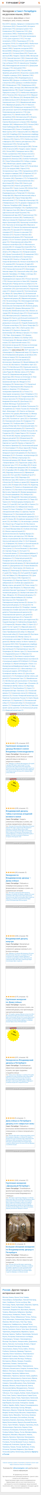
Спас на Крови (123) (9, 63)
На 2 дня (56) (15, 475)
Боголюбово (22, 1417)
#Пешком (31, 826)
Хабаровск (21, 1312)
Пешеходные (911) (23, 41)
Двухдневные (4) (16, 566)
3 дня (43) (13, 504)
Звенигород (29, 1410)
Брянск (27, 1319)
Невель (29, 1435)
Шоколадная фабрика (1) (29, 553)
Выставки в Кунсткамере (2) (25, 490)
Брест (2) (32, 624)
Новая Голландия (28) (26, 90)
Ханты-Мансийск (15, 1415)
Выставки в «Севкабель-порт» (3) (24, 365)
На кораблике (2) (8, 409)
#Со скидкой (25, 771)
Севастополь (32, 1327)
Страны (15, 1462)
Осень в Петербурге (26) (24, 129)
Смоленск (11, 1329)
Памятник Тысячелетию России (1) (14, 698)
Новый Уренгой (21, 1385)
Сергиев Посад (19, 1381)
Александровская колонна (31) (17, 65)
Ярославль (25, 1309)
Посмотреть (21, 1462)
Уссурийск (27, 1361)
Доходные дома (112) (24, 29)
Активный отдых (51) (19, 313)
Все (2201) (6, 24)
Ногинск (29, 1390)
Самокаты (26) (26, 315)
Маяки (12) (18, 338)
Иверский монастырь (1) (14, 710)
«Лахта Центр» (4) (18, 568)
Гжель (4, 1425)
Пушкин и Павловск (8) (22, 235)
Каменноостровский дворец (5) (13, 563)
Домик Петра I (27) (21, 166)
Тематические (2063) (25, 34)
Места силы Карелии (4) (11, 492)
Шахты (4, 1344)
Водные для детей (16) (10, 438)
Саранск (12, 1334)
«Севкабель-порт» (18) (10, 328)
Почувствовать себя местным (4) (14, 266)
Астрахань (6, 1317)
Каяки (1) (30, 688)
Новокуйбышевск (15, 1383)
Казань (11, 1297)
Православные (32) (32, 369)
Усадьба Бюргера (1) (9, 622)
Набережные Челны (22, 1317)
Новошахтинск (7, 1381)
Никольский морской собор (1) (13, 541)
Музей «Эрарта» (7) (28, 460)
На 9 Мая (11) (15, 521)
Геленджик (24, 1403)
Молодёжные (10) (24, 575)
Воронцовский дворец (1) (11, 605)
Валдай (5, 1412)
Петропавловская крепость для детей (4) (17, 615)
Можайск (14, 1435)
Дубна (12, 1452)
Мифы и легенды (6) (28, 274)
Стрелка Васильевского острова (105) (16, 122)
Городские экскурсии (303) (22, 48)
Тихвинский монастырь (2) (11, 617)
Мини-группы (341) (9, 132)
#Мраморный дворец (16, 1205)
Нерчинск (12, 1437)
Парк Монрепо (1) (16, 588)
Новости (22, 1464)
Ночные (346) (33, 124)
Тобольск (5, 1393)
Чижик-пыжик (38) (20, 188)
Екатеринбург (17, 1300)
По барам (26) (32, 178)
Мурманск (25, 1332)
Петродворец (23, 1439)
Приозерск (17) (20, 178)
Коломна (30, 1368)
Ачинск (33, 1381)
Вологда (5, 1334)
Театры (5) (16, 573)
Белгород (5, 1327)
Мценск (14, 1410)
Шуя (26, 1449)
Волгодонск (6, 1361)
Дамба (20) (10, 308)
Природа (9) (6, 318)
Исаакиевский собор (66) (23, 119)
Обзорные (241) (18, 51)
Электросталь (22, 1363)
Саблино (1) (32, 590)
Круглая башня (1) (8, 649)
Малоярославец (30, 1432)
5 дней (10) (7, 573)
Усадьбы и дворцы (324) (12, 75)
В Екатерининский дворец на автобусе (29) (21, 355)
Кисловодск (6, 1373)
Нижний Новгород (29, 1300)
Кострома (11, 1336)
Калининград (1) (8, 656)
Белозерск (14, 1417)
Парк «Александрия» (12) (15, 335)
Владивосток (15, 1309)
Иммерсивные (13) (10, 203)
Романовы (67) (7, 166)
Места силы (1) (11, 499)
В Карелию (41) (28, 173)
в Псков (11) (27, 391)
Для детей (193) (19, 68)
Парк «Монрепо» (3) (9, 595)
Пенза (12, 1317)
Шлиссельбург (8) (8, 333)
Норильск (21, 1356)
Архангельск (14, 1327)
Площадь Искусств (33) (15, 61)
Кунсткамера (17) (12, 448)
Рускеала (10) (21, 416)
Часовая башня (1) (29, 646)
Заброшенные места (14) (15, 249)
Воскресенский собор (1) (12, 512)
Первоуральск (27, 1366)
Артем (13, 1388)
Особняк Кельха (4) (27, 431)
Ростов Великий (16, 1442)
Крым (16, 1297)
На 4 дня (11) (24, 551)
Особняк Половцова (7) (29, 406)
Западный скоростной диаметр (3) (14, 453)
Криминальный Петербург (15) (13, 208)
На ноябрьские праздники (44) (17, 467)
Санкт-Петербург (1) (18, 509)
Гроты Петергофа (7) (30, 325)
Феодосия (34, 1393)
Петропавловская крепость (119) (14, 112)
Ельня (36, 1425)
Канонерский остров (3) (14, 421)
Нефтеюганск (24, 1373)
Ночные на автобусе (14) (29, 262)
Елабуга (5, 1405)
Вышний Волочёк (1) (9, 507)
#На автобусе (19, 1199)
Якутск (4, 1336)
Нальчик (11, 1344)
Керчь (36, 1368)
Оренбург (29, 1312)
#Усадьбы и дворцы (23, 894)
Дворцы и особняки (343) (22, 80)
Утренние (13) (7, 423)
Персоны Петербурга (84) (12, 205)
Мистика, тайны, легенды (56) (13, 88)
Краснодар (6, 1307)
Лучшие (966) (26, 70)
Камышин (6, 1378)
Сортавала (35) (27, 176)
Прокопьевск (7, 1349)
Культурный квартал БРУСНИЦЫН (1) (16, 661)
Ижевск (27, 1307)
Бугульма (15, 1403)
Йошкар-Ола (7, 1341)
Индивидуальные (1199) (11, 70)
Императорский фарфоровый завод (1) (16, 666)
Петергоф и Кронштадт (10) (28, 200)
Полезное (16, 1464)
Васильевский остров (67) (29, 137)
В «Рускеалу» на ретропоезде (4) (25, 455)
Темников (6, 1447)
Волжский (33, 1329)
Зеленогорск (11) (20, 384)
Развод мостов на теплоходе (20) (18, 379)
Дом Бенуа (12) (25, 401)
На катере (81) (21, 276)
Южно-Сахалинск (15, 1354)
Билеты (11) (10, 490)
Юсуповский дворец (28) (11, 460)
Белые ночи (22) (28, 154)
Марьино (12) (17, 252)
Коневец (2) (6, 568)
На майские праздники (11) (26, 519)
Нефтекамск (6, 1376)
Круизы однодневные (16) (24, 436)
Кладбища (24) (15, 134)
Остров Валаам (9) (30, 566)
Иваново (5, 1322)
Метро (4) (9, 293)
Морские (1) (26, 654)
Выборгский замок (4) (28, 592)
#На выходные (24, 769)
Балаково (13, 1351)
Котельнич (23, 1430)
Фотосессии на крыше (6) (11, 345)
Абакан (14, 1361)
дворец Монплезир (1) (22, 414)
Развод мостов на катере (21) (23, 284)
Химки (15, 1349)
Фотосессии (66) (25, 127)
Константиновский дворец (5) (13, 428)
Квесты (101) (19, 139)
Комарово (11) (29, 421)
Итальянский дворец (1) (26, 595)
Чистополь (25, 1415)
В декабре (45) (11, 470)
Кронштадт (15, 1408)
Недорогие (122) (22, 31)
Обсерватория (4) (26, 438)
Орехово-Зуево (25, 1376)
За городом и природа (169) (12, 173)
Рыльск (25, 1442)
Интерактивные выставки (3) (27, 659)
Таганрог (16, 1339)
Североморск (31, 1412)
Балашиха (25, 1346)
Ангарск (26, 1344)
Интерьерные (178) (13, 85)
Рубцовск (6, 1368)
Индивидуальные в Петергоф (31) (14, 193)
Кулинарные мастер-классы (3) (13, 673)
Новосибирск (7, 1300)
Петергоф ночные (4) (26, 399)
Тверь (29, 1322)
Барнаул (21, 1307)
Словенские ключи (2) (19, 693)
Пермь (13, 1305)
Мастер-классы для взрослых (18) (14, 536)
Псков (20, 1349)
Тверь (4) (33, 499)
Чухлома (13, 1449)
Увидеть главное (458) (21, 56)
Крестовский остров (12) (20, 342)
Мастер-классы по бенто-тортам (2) (22, 642)
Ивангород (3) (16, 570)
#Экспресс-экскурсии (21, 955)
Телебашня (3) (28, 217)
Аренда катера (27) (23, 340)
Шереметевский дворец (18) (20, 374)
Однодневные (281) (30, 171)
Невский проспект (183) (15, 58)
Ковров (23, 1368)
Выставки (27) (7, 330)
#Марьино (20, 1208)
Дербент (34, 1376)
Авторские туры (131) (10, 465)
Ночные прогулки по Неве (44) (18, 281)
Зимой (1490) (7, 48)
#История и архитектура (17, 765)
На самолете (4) (24, 357)
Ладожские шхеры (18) (27, 463)
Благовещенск (31, 1400)
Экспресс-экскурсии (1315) (12, 36)
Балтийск (5, 1417)
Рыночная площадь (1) (14, 646)
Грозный (34, 1334)
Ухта (11, 1393)
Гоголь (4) (6, 365)
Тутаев (32, 1447)
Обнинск (12, 1385)
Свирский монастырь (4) (11, 396)
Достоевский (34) (22, 289)
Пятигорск (12, 1371)
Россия (6, 1290)
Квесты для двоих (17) (11, 320)
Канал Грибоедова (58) (10, 127)
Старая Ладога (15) (21, 433)
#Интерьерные (24, 763)
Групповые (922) (9, 26)
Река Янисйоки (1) (19, 688)
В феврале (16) (11, 543)
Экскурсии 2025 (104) (10, 644)
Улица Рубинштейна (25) (14, 161)
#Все (13, 766)
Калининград (19, 1319)
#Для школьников (11, 769)
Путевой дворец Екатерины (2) (22, 502)
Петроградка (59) (8, 129)
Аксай (9, 1400)
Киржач (25, 1427)
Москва (5, 1297)
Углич (8, 1395)
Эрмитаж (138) (27, 75)
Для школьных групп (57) (11, 110)
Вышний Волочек (30, 1422)
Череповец (6, 1332)
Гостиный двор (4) (9, 340)
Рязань (23, 1314)
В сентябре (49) (24, 465)
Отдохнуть (28, 1462)
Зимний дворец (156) (10, 78)
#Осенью (19, 771)
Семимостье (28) (12, 137)
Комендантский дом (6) (10, 431)
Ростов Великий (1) (22, 548)
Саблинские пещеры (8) (10, 406)
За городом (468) (13, 168)
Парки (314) (24, 168)
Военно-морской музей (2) (15, 531)
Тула (4, 1319)
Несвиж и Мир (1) (21, 624)
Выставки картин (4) (29, 539)
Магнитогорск (15, 1322)
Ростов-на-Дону (21, 1302)
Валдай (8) (15, 497)
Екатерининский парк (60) (11, 215)
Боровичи (6, 1420)
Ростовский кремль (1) (10, 553)
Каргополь (18, 1427)
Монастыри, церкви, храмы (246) (19, 164)
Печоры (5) (6, 497)
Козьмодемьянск (31, 1405)
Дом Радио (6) (8, 372)
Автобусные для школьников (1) (17, 681)
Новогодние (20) (8, 360)
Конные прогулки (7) (9, 399)
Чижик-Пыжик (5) (22, 409)
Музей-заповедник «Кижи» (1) (25, 664)
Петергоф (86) (24, 190)
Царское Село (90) (12, 210)
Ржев (18, 1398)
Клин (30, 1427)
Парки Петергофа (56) (23, 198)
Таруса (28, 1444)
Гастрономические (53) (25, 181)
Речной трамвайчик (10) (14, 494)
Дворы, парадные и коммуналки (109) (25, 24)
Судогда (23, 1444)
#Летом (19, 1020)
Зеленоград (19, 1452)
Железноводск (7, 1427)
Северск (5, 1383)
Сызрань (15, 1356)
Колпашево (14, 1430)
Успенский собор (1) (17, 703)
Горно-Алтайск (13, 1425)
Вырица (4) (28, 387)
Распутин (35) (12, 95)
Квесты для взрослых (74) (25, 141)
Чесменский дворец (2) (10, 592)
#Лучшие (11, 826)
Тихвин (12, 1447)
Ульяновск (6, 1309)
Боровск (13, 1420)
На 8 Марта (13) (11, 575)
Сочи (21, 1297)
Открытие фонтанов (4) (10, 262)
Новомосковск (29, 1371)
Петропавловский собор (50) (20, 242)
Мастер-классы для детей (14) (13, 585)
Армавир (20, 1351)
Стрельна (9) (29, 428)
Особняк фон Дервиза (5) (24, 583)
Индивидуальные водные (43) (13, 279)
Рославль (5, 1442)
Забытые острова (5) (9, 220)
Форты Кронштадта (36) (10, 222)
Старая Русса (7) (32, 509)
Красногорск (26, 1378)
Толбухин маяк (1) (20, 423)
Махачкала (13, 1312)
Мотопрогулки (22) (13, 315)
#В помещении (26, 766)
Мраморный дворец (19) (15, 105)
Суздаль (17, 1393)
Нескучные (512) (24, 95)
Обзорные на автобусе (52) (12, 244)
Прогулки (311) (28, 46)
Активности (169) (27, 100)
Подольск (27, 1351)
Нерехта (5, 1437)
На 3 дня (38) (22, 504)
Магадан (28, 1408)
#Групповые (19, 766)
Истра (16, 1412)
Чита (23, 1329)
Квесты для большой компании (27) (25, 318)
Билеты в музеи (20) (21, 482)
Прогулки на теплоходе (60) (16, 225)
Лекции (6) (26, 605)
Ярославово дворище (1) (27, 517)
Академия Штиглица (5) (10, 401)
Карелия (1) (26, 578)
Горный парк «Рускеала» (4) (28, 683)
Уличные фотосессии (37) (15, 269)
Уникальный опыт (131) (10, 102)
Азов (4, 1400)
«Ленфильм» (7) (28, 546)
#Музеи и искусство (25, 1014)
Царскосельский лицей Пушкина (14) (15, 213)
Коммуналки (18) (8, 31)
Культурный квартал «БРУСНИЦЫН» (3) (16, 671)
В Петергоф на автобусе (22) (12, 257)
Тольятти (14, 1307)
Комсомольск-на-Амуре (24, 1336)
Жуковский (6, 1388)
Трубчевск (25, 1447)
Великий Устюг (30, 1420)
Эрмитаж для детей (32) (11, 73)
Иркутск (32, 1309)
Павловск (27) (7, 235)
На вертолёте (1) (23, 499)
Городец (22, 1425)
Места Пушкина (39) (28, 210)
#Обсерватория (14, 900)
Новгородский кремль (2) (25, 514)
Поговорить (28, 1464)
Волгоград (6, 1305)
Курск (33, 1319)
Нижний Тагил (27, 1324)
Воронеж (28, 1305)
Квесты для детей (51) (23, 186)
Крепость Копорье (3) (30, 570)
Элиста (30, 1385)
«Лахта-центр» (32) (26, 328)
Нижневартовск (26, 1339)
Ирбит (17, 1405)
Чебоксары (10, 1319)
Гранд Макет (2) (19, 293)
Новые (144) (16, 578)
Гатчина (11, 1412)
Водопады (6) (24, 477)
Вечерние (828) (29, 97)
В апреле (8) (10, 624)
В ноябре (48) (22, 470)
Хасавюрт (20, 1371)
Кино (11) (5, 367)
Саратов (35, 1305)
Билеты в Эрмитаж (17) (10, 389)
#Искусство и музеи (22, 1017)
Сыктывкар (19, 1344)
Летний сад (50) (22, 144)
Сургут (31, 1332)
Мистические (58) (31, 88)
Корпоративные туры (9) (25, 649)
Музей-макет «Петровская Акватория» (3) (23, 296)
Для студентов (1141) (15, 39)
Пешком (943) (21, 26)
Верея (4, 1422)
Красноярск (20, 1305)
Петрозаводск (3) (8, 580)
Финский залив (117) (9, 200)
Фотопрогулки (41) (23, 117)
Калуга (18, 1329)
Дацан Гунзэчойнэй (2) (14, 254)
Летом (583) (10, 151)
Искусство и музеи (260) (29, 73)
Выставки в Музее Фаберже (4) (13, 597)
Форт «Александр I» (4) (10, 411)
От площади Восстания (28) (22, 247)
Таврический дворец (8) (11, 298)
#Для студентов (29, 768)
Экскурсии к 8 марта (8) (24, 264)
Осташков (13, 1439)
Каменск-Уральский (9, 1359)
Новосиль (6, 1439)
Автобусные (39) (16, 367)
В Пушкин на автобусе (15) (12, 325)
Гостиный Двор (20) (20, 53)
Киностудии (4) (24, 634)
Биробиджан (7, 1403)
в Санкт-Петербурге (25, 11)
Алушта (14, 1400)
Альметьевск (15, 1368)
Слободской (6, 1444)
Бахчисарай (22, 1400)
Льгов (22, 1432)
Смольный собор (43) (25, 271)
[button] (39, 3)
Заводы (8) (27, 205)
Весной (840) (7, 51)
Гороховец (29, 1425)
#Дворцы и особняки (14, 763)
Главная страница (7, 1462)
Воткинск (22, 1390)
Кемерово (16, 1314)
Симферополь (17, 1324)
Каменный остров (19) (26, 220)
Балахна (32, 1415)
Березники (6, 1363)
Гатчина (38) (6, 311)
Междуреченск (21, 1388)
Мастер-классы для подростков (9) (24, 619)
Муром (34, 1378)
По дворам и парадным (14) (28, 203)
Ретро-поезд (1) (31, 585)
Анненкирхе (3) (8, 352)
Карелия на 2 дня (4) (9, 443)
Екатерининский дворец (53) (12, 237)
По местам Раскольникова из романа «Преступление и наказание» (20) (20, 286)
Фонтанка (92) (7, 188)
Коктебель (6, 1408)
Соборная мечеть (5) (10, 556)
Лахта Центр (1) (8, 548)
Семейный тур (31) (28, 475)
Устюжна (5, 1449)
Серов (13, 1398)
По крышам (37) (17, 230)
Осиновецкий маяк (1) (28, 426)
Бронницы (21, 1420)
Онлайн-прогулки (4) (20, 610)
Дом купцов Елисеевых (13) (16, 303)
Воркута (20, 1422)
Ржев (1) (5, 504)
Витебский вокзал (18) (20, 311)
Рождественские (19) (29, 396)
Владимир (23, 1327)
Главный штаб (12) (24, 132)
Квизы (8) (12, 519)
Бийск (25, 1349)
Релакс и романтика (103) (11, 154)
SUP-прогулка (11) (31, 350)
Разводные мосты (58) (24, 151)
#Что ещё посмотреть (16, 835)
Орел (27, 1329)
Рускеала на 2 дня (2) (27, 441)
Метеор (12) (6, 458)
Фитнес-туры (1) (20, 651)
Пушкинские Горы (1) (17, 678)
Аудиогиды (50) (8, 377)
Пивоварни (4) (21, 600)
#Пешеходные (25, 832)
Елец (25, 1383)
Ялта (4, 1395)
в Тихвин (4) (27, 617)
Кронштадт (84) (11, 190)
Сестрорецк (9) (7, 384)
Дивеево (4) (6, 619)
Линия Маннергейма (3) (14, 529)
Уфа (29, 1302)
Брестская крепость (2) (10, 629)
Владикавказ (16, 1332)
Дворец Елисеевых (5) (10, 441)
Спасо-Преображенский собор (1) (14, 632)
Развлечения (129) (9, 144)
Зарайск (11, 1405)
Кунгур (21, 1408)
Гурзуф (31, 1403)
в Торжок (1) (32, 504)
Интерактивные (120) (29, 110)
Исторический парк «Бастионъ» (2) (14, 691)
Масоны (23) (18, 97)
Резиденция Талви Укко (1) (21, 705)
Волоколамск (12, 1422)
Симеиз (5, 1415)
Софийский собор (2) (9, 517)
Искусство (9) (8, 482)
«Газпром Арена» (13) (10, 463)
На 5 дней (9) (25, 573)
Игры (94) (18, 183)
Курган (4, 1329)
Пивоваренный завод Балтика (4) (14, 602)
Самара (26, 1297)
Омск (4, 1302)
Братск (14, 1341)
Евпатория (31, 1383)
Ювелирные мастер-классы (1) (14, 686)
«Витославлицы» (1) (28, 668)
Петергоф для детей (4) (23, 558)
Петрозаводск (7, 1339)
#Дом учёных (21, 829)
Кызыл (27, 1381)
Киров (22, 1405)
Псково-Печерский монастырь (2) (24, 695)
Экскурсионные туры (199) (12, 171)
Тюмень (5, 1312)
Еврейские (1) (19, 700)
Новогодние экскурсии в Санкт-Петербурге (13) (19, 394)
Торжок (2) (6, 502)
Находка (20, 1361)
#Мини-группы (16, 1143)
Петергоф (20, 1410)
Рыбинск (5, 1351)
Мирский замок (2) (28, 627)
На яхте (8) (10, 436)
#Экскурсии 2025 (16, 836)
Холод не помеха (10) (10, 357)
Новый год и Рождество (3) (15, 524)
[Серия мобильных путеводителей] (15, 2)
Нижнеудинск (29, 1437)
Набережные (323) (20, 124)
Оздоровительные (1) (13, 654)
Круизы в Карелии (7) (26, 443)
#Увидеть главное (20, 1202)
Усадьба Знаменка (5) (29, 323)
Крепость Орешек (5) (21, 330)
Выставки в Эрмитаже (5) (11, 445)
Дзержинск (33, 1341)
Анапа (28, 1393)
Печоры (31, 1439)
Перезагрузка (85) (16, 387)
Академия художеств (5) (12, 546)
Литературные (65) (28, 85)
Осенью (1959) (16, 46)
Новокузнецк (7, 1314)
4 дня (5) (5, 588)
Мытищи (21, 1359)
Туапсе (13, 1395)
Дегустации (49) (8, 183)
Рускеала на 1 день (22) (18, 418)
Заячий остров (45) (21, 114)
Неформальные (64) (9, 146)
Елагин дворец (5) (23, 561)
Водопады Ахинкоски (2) (15, 472)
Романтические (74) (29, 215)
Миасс (19, 1366)
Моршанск (22, 1435)
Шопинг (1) (31, 602)
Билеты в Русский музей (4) (28, 543)
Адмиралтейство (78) (9, 90)
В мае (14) (26, 485)
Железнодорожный (9, 1366)
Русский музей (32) (22, 360)
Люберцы (28, 1359)
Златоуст (29, 1356)
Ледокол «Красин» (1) (14, 347)
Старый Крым (21, 1395)
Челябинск (11, 1302)
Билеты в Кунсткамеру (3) (28, 480)
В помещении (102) (30, 254)
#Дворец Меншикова (11, 1208)
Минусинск (6, 1410)
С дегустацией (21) (9, 181)
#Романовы (18, 832)
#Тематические (10, 768)
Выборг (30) (27, 338)
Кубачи (10, 1432)
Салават (14, 1363)
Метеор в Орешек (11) (24, 333)
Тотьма (18, 1447)
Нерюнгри (20, 1437)
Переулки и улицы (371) (11, 92)
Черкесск (15, 1376)
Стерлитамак (26, 1334)
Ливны (16, 1432)
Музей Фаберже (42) (31, 362)
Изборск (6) (28, 494)
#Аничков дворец (28, 1207)
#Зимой (18, 769)
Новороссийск (23, 1341)
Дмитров (27, 1452)
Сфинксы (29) (8, 139)
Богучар (31, 1417)
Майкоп (5, 1371)
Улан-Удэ (23, 1322)
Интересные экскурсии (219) (24, 107)
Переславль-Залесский (29, 1398)
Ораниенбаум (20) (8, 276)
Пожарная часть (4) (9, 561)
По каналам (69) (9, 264)
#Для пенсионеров (20, 768)
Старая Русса (31, 1395)
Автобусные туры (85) (10, 480)
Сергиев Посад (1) (12, 551)
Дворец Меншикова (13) (24, 308)
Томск (29, 1314)
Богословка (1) (24, 556)
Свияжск (32, 1442)
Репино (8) (33, 409)
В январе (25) (17, 485)
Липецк (33, 1317)
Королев (5, 1354)
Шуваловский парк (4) (10, 382)
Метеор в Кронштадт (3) (20, 458)
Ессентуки (14, 1390)
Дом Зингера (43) (31, 61)
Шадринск (20, 1449)
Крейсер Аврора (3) (26, 534)
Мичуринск (6, 1435)
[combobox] (39, 2)
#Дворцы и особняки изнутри (19, 833)
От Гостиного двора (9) (20, 240)
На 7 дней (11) (15, 627)
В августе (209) (12, 149)
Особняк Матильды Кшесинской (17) (15, 404)
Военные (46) (17, 159)
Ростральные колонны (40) (12, 217)
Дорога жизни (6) (17, 291)
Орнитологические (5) (10, 534)
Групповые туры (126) (10, 477)
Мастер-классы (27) (22, 372)
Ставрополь (6, 1324)
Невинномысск (15, 1378)
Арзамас (5, 1385)
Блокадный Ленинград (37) (12, 156)
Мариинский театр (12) (23, 352)
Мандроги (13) (25, 382)
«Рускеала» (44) (8, 178)
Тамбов (18, 1334)
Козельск (5, 1430)
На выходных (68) (24, 146)
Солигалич (15, 1444)
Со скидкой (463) (22, 43)
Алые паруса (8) (24, 448)
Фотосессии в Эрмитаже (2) (12, 362)
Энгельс (31, 1349)
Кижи (36, 1410)
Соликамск (6, 1398)
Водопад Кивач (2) (22, 580)
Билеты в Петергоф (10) (22, 259)
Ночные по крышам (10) (22, 232)
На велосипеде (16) (13, 301)
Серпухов (15, 1373)
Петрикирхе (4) (7, 651)
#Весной (12, 772)
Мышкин (22, 1412)
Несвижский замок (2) (28, 629)
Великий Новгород (14, 1346)
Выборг (23, 1393)
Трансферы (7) (14, 274)
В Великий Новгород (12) (14, 369)
